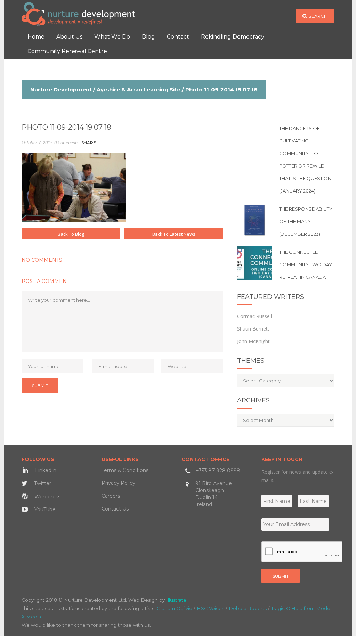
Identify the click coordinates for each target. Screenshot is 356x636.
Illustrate (176, 600)
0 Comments (66, 142)
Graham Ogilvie (174, 608)
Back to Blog (71, 234)
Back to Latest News (173, 234)
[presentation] (302, 551)
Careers (111, 496)
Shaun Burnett (253, 328)
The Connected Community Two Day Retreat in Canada (305, 264)
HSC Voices (210, 608)
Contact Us (115, 509)
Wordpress (46, 497)
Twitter (42, 483)
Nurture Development (61, 89)
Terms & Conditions (125, 470)
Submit (281, 576)
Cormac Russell (254, 316)
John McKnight (253, 341)
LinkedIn (45, 470)
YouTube (44, 509)
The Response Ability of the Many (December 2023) (305, 221)
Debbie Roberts (248, 608)
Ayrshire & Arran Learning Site (138, 89)
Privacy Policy (118, 483)
